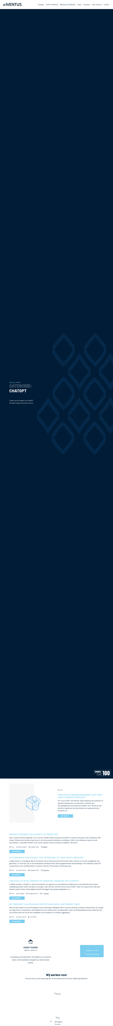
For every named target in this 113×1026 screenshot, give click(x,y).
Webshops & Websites (67, 5)
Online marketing (52, 5)
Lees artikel (64, 816)
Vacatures (86, 5)
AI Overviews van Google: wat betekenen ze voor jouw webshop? (46, 857)
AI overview (46, 870)
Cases (79, 5)
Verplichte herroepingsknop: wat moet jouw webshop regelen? (80, 796)
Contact (106, 5)
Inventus (12, 382)
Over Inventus (97, 5)
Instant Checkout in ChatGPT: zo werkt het (33, 834)
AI (42, 893)
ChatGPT (45, 847)
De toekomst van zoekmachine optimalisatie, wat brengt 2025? (44, 904)
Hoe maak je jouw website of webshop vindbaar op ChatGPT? (44, 881)
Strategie (41, 5)
